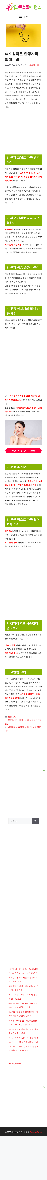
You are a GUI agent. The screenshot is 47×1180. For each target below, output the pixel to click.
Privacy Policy (14, 1064)
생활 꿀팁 (12, 717)
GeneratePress (36, 1132)
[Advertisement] (23, 845)
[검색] (35, 821)
